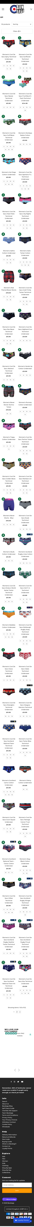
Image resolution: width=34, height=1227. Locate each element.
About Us (5, 1104)
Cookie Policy (7, 1124)
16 (10, 68)
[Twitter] (18, 1082)
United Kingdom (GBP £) (16, 1209)
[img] (11, 1033)
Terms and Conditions (10, 1115)
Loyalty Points (7, 1148)
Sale (3, 1156)
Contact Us (6, 1146)
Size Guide (6, 1139)
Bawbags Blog (7, 1106)
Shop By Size (6, 1170)
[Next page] (20, 1012)
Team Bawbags (7, 1113)
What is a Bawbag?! (9, 1144)
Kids (3, 1163)
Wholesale (6, 1127)
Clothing (5, 1165)
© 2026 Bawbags (8, 1203)
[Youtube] (22, 1082)
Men (3, 1159)
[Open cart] (31, 9)
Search (4, 1101)
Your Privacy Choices (9, 1120)
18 (12, 149)
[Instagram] (14, 1082)
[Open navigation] (3, 9)
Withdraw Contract (9, 1122)
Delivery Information (9, 1135)
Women (5, 1161)
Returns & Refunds (8, 1137)
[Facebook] (11, 1082)
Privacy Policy (7, 1117)
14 (7, 68)
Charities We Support (9, 1110)
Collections (6, 1172)
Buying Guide (7, 1141)
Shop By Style (7, 1168)
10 (10, 65)
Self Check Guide (8, 1108)
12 (13, 65)
